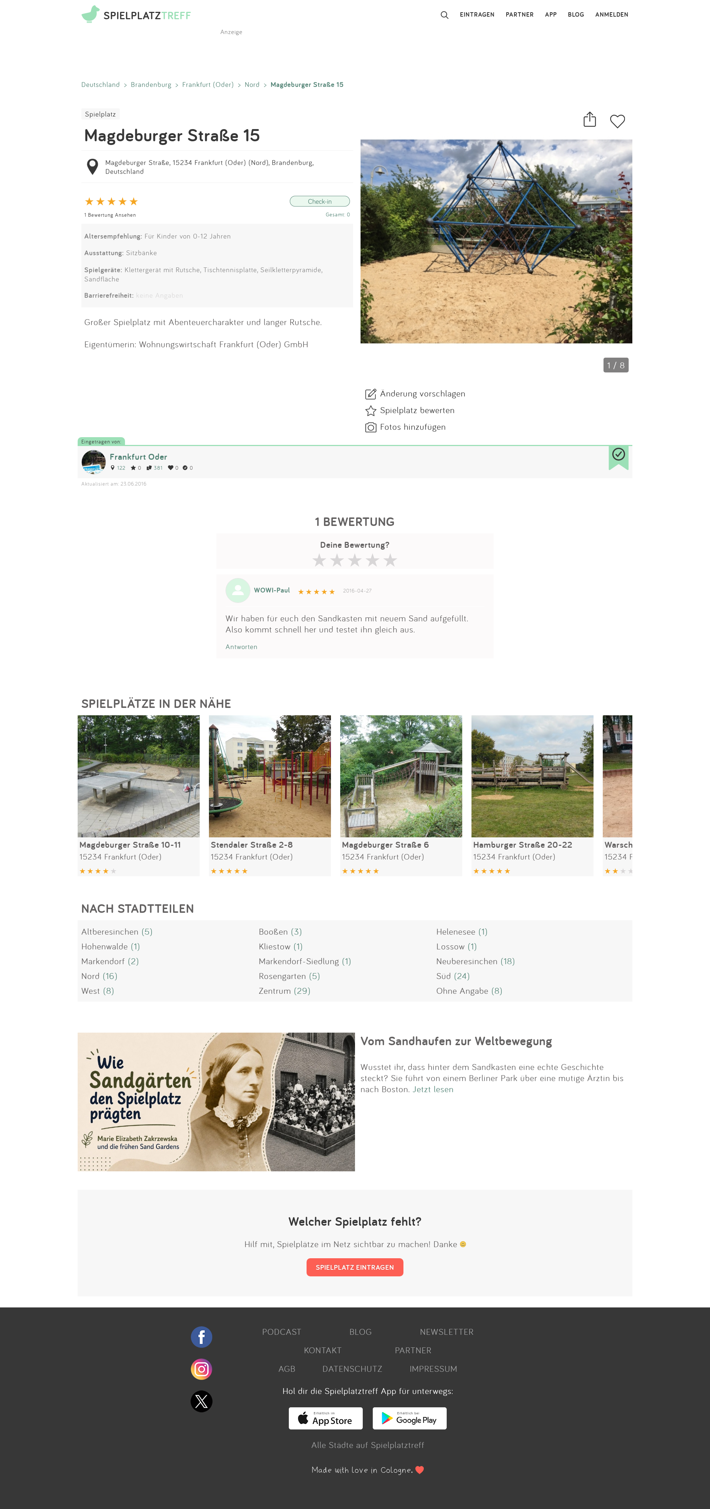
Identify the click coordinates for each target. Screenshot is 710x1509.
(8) (108, 990)
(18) (508, 960)
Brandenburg (151, 84)
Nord (252, 84)
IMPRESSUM (433, 1368)
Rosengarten (282, 975)
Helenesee (456, 931)
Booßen (273, 931)
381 (158, 467)
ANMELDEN (612, 15)
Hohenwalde (104, 946)
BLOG (576, 15)
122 (121, 467)
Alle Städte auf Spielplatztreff (368, 1444)
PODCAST (282, 1331)
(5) (147, 931)
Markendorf (103, 960)
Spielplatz (100, 113)
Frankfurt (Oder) (208, 84)
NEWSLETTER (447, 1331)
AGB (286, 1368)
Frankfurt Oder (139, 456)
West (90, 990)
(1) (483, 931)
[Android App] (409, 1426)
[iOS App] (325, 1426)
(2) (133, 960)
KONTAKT (323, 1350)
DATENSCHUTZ (352, 1368)
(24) (462, 975)
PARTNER (520, 15)
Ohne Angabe (462, 990)
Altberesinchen (110, 931)
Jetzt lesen (433, 1088)
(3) (296, 931)
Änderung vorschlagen (423, 393)
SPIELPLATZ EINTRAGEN (355, 1267)
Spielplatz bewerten (417, 409)
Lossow (450, 946)
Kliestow (275, 946)
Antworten (242, 646)
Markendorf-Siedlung (299, 960)
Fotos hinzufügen (413, 426)
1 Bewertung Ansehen (110, 214)
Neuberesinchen (467, 960)
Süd (443, 975)
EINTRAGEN (477, 15)
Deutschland (100, 84)
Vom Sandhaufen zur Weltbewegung (456, 1041)
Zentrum (275, 990)
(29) (302, 990)
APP (551, 15)
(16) (110, 975)
